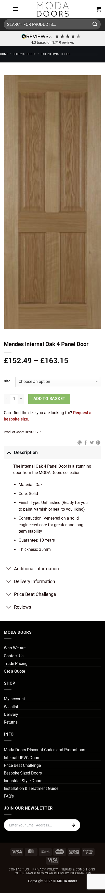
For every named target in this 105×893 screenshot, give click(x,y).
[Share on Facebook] (86, 442)
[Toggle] (9, 452)
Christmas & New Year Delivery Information (53, 873)
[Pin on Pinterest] (98, 442)
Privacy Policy (45, 869)
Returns (11, 722)
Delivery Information (34, 581)
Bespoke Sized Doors (23, 773)
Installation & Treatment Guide (31, 788)
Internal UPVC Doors (22, 757)
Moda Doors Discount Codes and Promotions (44, 749)
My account (14, 698)
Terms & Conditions (78, 869)
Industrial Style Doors (23, 780)
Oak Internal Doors (55, 54)
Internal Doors (24, 54)
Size (7, 381)
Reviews (22, 607)
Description (26, 452)
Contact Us (13, 655)
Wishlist (11, 706)
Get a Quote (14, 671)
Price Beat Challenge (35, 594)
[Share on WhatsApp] (79, 442)
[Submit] (95, 24)
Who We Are (14, 647)
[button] (15, 9)
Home (4, 54)
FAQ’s (9, 796)
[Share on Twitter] (92, 442)
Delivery (11, 714)
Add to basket (49, 398)
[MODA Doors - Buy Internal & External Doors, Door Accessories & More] (52, 9)
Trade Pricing (16, 663)
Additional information (36, 568)
